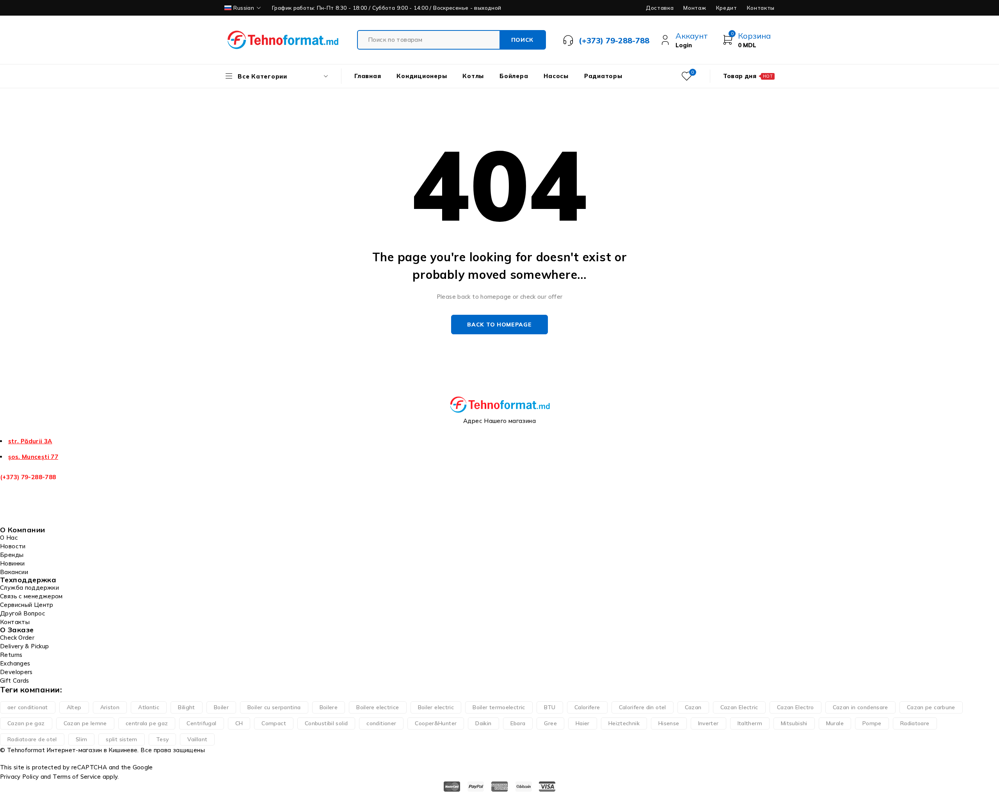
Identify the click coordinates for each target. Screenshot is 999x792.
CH (239, 723)
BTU (550, 707)
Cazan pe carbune (931, 707)
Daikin (483, 723)
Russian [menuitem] (243, 7)
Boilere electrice (377, 707)
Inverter (708, 723)
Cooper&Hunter (436, 723)
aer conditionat (27, 707)
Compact (273, 723)
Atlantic (148, 707)
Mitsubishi (794, 723)
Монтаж (694, 8)
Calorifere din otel (642, 707)
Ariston (110, 707)
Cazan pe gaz (26, 723)
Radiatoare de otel (32, 739)
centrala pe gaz (147, 723)
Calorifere (587, 707)
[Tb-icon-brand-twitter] (29, 516)
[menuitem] (243, 8)
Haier (583, 723)
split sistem (121, 739)
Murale (835, 723)
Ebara (518, 723)
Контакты (761, 8)
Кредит (726, 8)
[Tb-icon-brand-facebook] (10, 516)
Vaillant (197, 739)
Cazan (693, 707)
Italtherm (750, 723)
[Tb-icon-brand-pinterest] (68, 516)
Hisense (668, 723)
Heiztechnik (624, 723)
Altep (74, 707)
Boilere (329, 707)
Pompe (872, 723)
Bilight (186, 707)
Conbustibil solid (326, 723)
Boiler (221, 707)
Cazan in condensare (860, 707)
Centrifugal (201, 723)
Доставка (660, 8)
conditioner (381, 723)
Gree (550, 723)
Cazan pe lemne (85, 723)
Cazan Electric (739, 707)
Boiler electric (436, 707)
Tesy (162, 739)
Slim (81, 739)
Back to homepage (499, 324)
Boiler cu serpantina (274, 707)
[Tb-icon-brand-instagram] (49, 516)
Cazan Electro (795, 707)
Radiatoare (915, 723)
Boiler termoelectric (499, 707)
